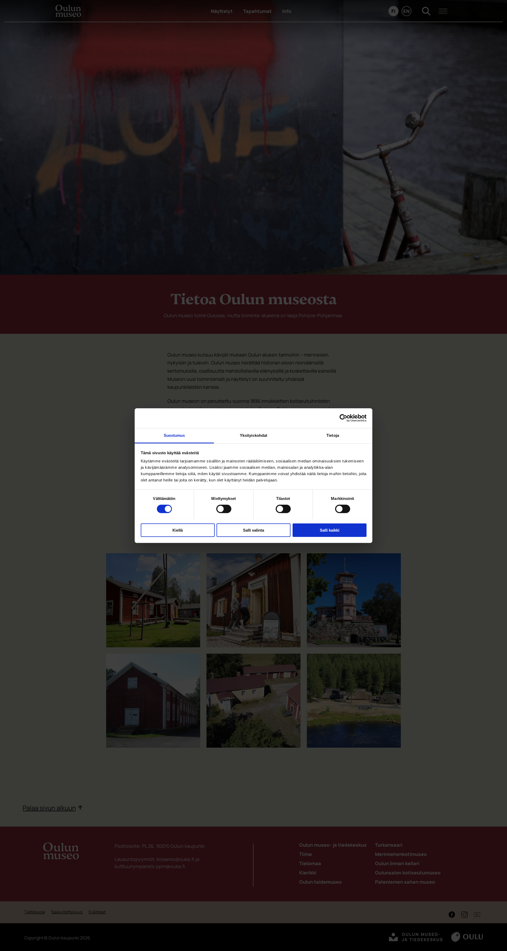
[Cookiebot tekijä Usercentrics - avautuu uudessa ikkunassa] (343, 418)
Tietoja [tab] (332, 435)
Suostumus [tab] (174, 435)
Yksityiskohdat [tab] (253, 435)
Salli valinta (253, 530)
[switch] (223, 509)
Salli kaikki (329, 530)
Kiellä (177, 530)
